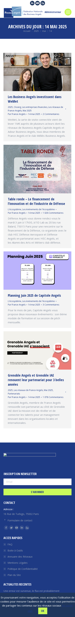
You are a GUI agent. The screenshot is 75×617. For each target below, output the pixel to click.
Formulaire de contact (20, 520)
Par (16, 114)
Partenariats (14, 393)
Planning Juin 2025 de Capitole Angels (34, 295)
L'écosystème (14, 209)
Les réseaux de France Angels (28, 390)
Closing (17, 107)
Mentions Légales (18, 562)
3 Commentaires (51, 304)
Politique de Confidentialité (23, 568)
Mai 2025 (27, 110)
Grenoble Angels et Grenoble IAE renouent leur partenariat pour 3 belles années (36, 380)
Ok (42, 611)
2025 (10, 107)
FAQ (10, 544)
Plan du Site (14, 575)
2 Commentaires (51, 114)
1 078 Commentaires (53, 397)
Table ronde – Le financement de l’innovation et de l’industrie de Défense (36, 201)
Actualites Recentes (17, 584)
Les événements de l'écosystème (38, 209)
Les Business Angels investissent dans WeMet (34, 99)
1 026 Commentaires (53, 212)
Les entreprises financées (34, 107)
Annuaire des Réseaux (20, 556)
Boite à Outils (15, 550)
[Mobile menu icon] (68, 12)
